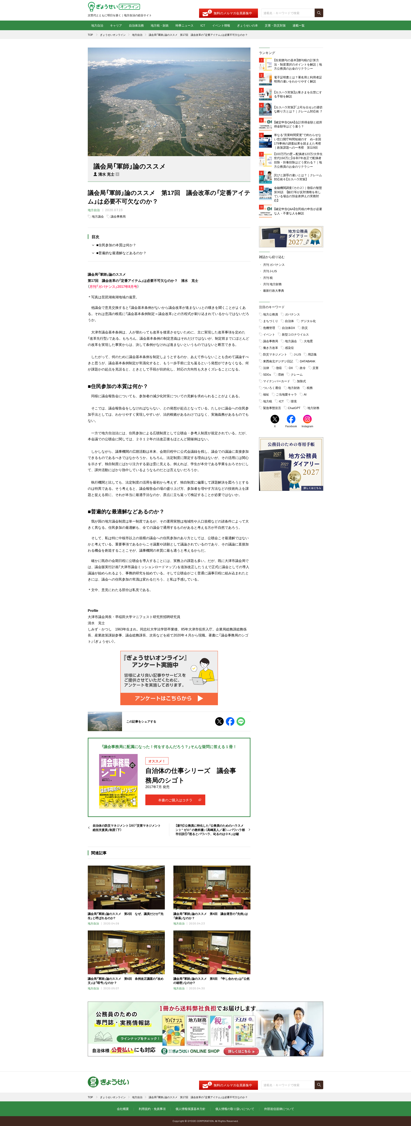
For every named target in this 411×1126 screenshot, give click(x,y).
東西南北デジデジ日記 (278, 361)
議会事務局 (118, 216)
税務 (310, 387)
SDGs (267, 374)
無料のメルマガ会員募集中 (233, 13)
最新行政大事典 (273, 290)
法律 (266, 368)
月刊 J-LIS (270, 271)
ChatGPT (294, 408)
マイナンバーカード (276, 381)
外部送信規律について (279, 1109)
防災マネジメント (275, 354)
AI (305, 394)
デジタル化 (308, 321)
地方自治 (97, 25)
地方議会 (98, 216)
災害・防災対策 (275, 25)
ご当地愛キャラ (286, 394)
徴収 (279, 368)
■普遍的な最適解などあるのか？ (121, 252)
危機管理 (269, 328)
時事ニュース (185, 25)
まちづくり (270, 321)
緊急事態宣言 (272, 408)
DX (291, 368)
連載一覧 (299, 25)
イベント (269, 334)
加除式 (301, 381)
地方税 (267, 401)
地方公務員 (270, 314)
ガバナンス (292, 314)
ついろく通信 (272, 387)
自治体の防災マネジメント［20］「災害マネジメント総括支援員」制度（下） (127, 827)
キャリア (116, 25)
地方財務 (313, 408)
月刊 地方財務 (272, 284)
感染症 (289, 347)
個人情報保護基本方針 (191, 1109)
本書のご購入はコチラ (175, 799)
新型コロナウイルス (295, 334)
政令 (303, 368)
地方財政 (294, 387)
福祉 (266, 394)
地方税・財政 (160, 25)
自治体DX (288, 328)
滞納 (281, 374)
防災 (305, 328)
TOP (90, 35)
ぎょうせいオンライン (113, 35)
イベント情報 (221, 25)
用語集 (312, 354)
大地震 (308, 341)
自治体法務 (136, 25)
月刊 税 (268, 277)
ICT (202, 25)
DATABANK (307, 361)
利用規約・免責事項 (152, 1109)
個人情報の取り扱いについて (234, 1109)
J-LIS (297, 354)
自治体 (289, 321)
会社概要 (123, 1109)
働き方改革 (270, 347)
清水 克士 (106, 174)
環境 (294, 401)
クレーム (297, 374)
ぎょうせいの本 (247, 25)
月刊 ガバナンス (274, 264)
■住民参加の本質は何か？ (116, 244)
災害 (316, 368)
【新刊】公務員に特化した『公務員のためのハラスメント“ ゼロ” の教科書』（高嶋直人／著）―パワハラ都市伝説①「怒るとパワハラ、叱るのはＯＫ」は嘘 (210, 829)
